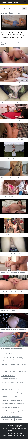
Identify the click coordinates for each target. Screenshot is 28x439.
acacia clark (18, 419)
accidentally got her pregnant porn (12, 357)
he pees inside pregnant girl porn (11, 416)
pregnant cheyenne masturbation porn (13, 393)
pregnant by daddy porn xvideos (11, 407)
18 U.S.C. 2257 (11, 433)
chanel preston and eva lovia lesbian (12, 400)
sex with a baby (21, 364)
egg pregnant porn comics (9, 378)
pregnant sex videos (16, 437)
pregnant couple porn (8, 375)
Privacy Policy (20, 433)
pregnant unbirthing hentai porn (11, 389)
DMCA (4, 433)
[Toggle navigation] (25, 2)
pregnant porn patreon (8, 364)
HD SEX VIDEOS (14, 426)
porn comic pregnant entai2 (10, 368)
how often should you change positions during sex (14, 411)
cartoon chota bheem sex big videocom (13, 382)
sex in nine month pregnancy (10, 396)
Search (25, 8)
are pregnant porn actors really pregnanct (14, 371)
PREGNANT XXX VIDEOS (9, 2)
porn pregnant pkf (7, 386)
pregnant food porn (7, 419)
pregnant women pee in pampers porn (13, 403)
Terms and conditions (9, 435)
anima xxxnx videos (7, 361)
